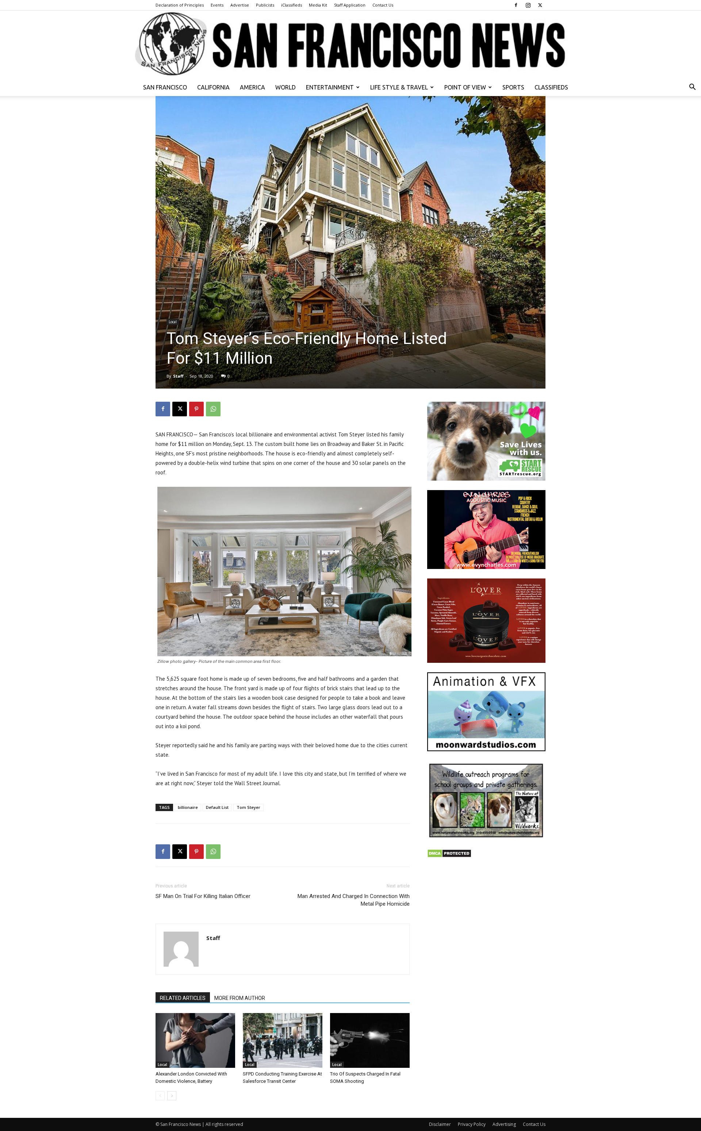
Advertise (239, 5)
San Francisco (165, 87)
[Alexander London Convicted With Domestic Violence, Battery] (195, 1040)
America (252, 87)
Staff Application (349, 5)
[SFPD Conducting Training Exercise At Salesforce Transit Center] (282, 1040)
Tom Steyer (248, 807)
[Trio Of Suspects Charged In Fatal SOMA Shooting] (370, 1040)
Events (217, 5)
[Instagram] (527, 5)
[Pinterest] (196, 409)
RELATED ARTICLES (183, 998)
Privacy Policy (472, 1124)
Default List (217, 807)
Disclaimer (440, 1124)
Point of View (465, 87)
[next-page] (171, 1095)
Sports (513, 87)
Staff (178, 376)
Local (173, 321)
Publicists (265, 5)
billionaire (188, 807)
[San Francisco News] (350, 45)
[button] (692, 87)
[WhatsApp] (213, 409)
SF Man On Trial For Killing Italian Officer (203, 896)
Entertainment (330, 87)
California (213, 87)
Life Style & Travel (399, 87)
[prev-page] (160, 1095)
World (285, 87)
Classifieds (551, 87)
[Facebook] (515, 5)
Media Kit (318, 5)
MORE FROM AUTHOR (239, 998)
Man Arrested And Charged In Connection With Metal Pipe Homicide (354, 900)
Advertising (504, 1124)
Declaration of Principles (180, 5)
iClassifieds (291, 5)
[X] (540, 5)
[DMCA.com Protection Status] (449, 855)
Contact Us (382, 5)
